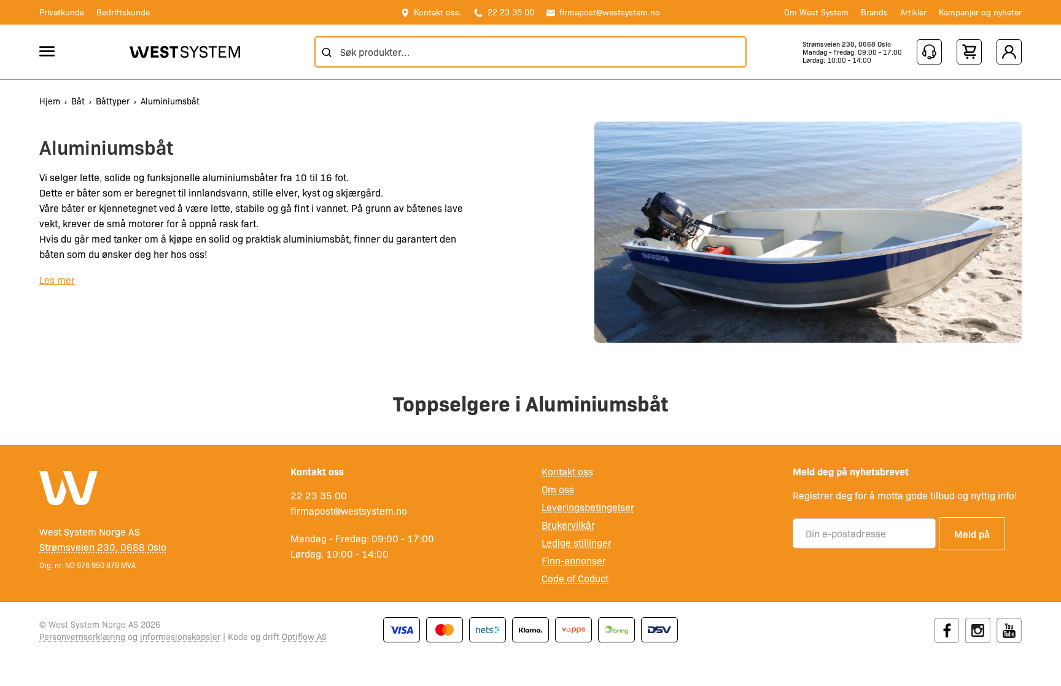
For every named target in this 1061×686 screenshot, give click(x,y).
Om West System (816, 11)
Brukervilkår (568, 524)
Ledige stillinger (577, 542)
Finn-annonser (574, 560)
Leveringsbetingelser (588, 507)
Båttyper (113, 100)
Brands (874, 11)
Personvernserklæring (82, 636)
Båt (78, 100)
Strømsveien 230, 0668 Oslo (847, 44)
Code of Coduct (575, 578)
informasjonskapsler (180, 636)
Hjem (49, 100)
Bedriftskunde (123, 11)
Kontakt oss (567, 471)
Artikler (913, 11)
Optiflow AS (304, 636)
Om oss (558, 489)
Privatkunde (61, 11)
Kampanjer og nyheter (980, 11)
